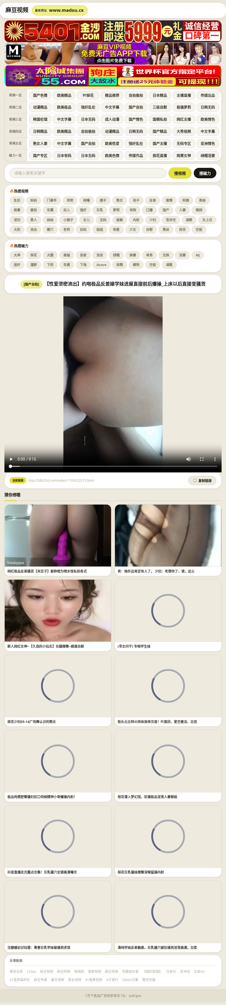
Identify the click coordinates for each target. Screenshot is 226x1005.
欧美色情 (112, 155)
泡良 (99, 255)
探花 (33, 255)
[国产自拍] (31, 284)
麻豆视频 (46, 971)
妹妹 (50, 220)
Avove (101, 264)
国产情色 (136, 119)
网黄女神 (184, 155)
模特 (136, 264)
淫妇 (17, 220)
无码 (103, 220)
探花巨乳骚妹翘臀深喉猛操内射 (141, 872)
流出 (33, 229)
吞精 (119, 264)
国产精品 (160, 131)
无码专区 (184, 143)
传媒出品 (208, 95)
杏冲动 (185, 971)
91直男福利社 (20, 979)
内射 (136, 220)
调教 (189, 220)
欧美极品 (64, 107)
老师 (66, 229)
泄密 (70, 200)
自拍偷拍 (136, 95)
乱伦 (17, 200)
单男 (149, 255)
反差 (152, 200)
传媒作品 (136, 155)
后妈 (83, 229)
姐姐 (99, 229)
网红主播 (184, 119)
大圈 (50, 255)
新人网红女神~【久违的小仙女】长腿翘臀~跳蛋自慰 (45, 646)
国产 (166, 210)
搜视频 (180, 173)
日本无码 (88, 119)
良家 (83, 255)
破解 (119, 220)
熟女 (119, 200)
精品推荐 (112, 95)
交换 (166, 255)
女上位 (207, 220)
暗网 (199, 210)
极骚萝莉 (184, 107)
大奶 (17, 229)
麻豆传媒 (40, 979)
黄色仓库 (16, 971)
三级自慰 (160, 107)
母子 (136, 200)
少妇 (152, 220)
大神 (17, 255)
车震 (50, 210)
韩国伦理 (40, 119)
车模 (66, 264)
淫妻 (182, 255)
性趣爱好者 (130, 971)
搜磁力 (205, 173)
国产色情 (40, 95)
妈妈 (33, 200)
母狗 (133, 210)
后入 (66, 210)
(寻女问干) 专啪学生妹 (134, 646)
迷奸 (17, 264)
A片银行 (112, 979)
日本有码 (64, 155)
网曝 (86, 200)
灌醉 (33, 264)
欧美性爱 (112, 143)
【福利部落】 (152, 971)
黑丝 (166, 229)
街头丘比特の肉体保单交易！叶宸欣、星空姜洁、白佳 (157, 721)
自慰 (149, 229)
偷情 (169, 200)
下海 (83, 264)
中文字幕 (112, 107)
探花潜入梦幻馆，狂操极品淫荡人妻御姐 (147, 797)
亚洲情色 (208, 143)
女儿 (86, 220)
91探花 (88, 95)
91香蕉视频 (93, 979)
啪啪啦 (79, 971)
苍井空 (171, 220)
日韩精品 (40, 131)
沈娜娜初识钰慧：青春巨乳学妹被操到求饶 (38, 947)
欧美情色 (208, 119)
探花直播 (160, 155)
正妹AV (199, 971)
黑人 (33, 220)
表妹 (202, 200)
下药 (50, 264)
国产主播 (160, 143)
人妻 (182, 210)
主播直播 (184, 95)
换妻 (17, 210)
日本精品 (160, 95)
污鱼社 (171, 971)
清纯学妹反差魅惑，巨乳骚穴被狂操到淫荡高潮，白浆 (157, 947)
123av (31, 971)
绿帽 (116, 255)
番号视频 (57, 979)
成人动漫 (112, 119)
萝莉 (116, 210)
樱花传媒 (148, 979)
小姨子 (68, 220)
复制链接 (202, 480)
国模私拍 (160, 119)
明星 (116, 229)
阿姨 (185, 200)
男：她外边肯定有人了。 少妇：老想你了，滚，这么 (156, 571)
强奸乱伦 (88, 107)
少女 (133, 229)
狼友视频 (74, 979)
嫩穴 (50, 229)
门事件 (52, 200)
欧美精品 (64, 95)
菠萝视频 (94, 971)
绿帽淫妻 (208, 155)
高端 (66, 255)
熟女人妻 (40, 143)
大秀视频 (184, 131)
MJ (198, 255)
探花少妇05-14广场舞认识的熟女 (31, 721)
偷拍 (33, 210)
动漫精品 (40, 107)
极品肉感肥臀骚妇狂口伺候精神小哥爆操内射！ (42, 797)
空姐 (199, 229)
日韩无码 (208, 107)
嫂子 (103, 200)
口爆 (149, 210)
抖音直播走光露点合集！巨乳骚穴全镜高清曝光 (42, 872)
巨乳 (99, 210)
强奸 (83, 210)
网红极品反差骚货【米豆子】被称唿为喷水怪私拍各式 (47, 571)
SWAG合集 (130, 979)
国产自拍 (136, 107)
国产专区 (40, 155)
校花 (182, 229)
